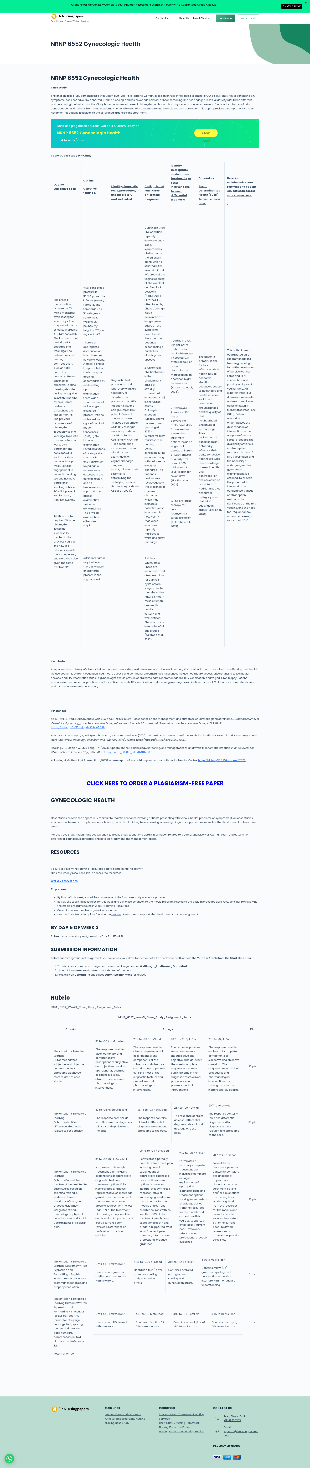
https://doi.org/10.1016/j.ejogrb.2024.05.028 (78, 727)
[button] (9, 1458)
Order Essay (206, 134)
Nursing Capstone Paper (174, 1427)
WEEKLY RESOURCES (64, 881)
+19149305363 (232, 1420)
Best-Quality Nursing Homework (179, 1423)
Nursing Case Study (117, 1423)
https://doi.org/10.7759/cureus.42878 (222, 760)
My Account (248, 18)
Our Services (162, 18)
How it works (201, 18)
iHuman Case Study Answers (123, 1414)
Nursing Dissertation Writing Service (181, 1431)
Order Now (225, 18)
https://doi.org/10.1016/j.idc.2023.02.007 (127, 752)
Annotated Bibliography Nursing (125, 1419)
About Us (183, 18)
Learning (116, 914)
